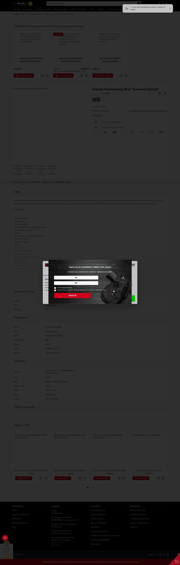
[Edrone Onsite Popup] (90, 282)
